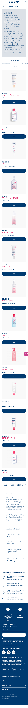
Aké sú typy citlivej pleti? (13, 529)
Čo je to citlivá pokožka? (13, 494)
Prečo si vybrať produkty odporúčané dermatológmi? (13, 560)
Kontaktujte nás (8, 620)
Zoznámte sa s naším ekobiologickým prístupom (14, 586)
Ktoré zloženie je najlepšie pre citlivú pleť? (13, 543)
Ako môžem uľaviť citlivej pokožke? (13, 535)
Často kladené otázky (13, 484)
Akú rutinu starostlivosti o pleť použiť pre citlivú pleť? (13, 551)
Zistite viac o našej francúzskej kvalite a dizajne (15, 600)
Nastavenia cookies (6, 698)
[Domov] (14, 2)
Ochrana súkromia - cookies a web (9, 696)
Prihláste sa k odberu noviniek (9, 626)
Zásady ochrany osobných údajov (9, 694)
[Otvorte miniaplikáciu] (26, 354)
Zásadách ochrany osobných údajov (10, 644)
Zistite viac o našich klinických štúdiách (15, 593)
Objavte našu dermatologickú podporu (15, 579)
